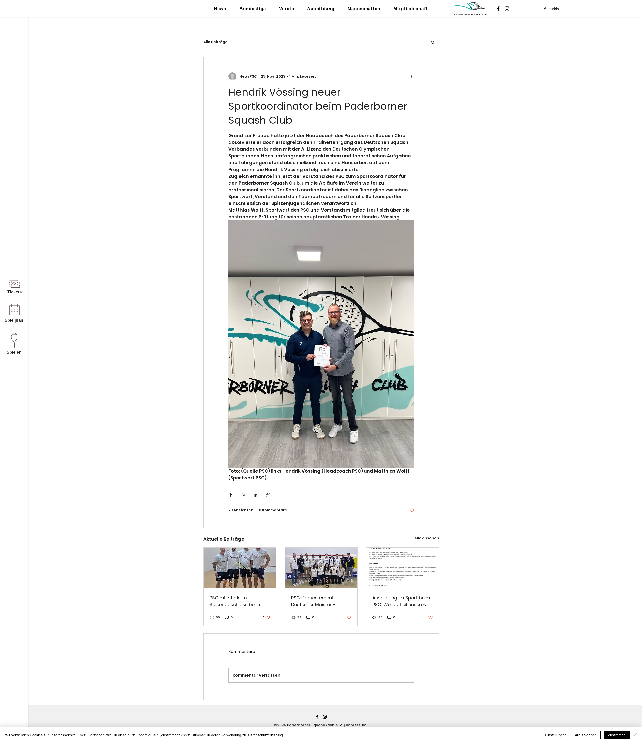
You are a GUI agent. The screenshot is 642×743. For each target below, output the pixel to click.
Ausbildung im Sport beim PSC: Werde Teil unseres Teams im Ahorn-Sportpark (401, 601)
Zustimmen (617, 734)
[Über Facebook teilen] (230, 494)
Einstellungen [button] (556, 734)
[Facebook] (498, 9)
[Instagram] (507, 9)
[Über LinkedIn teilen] (255, 494)
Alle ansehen (426, 538)
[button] (432, 42)
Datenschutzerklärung (265, 734)
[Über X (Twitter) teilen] (243, 494)
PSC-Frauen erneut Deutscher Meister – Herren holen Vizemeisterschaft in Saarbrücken (314, 601)
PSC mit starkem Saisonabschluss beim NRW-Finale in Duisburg (235, 601)
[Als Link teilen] (267, 494)
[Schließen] (636, 735)
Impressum (356, 725)
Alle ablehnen (585, 734)
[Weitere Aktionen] (411, 76)
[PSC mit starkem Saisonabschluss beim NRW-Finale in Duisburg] (240, 568)
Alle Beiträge (215, 42)
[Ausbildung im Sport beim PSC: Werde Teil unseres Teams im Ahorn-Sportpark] (402, 568)
